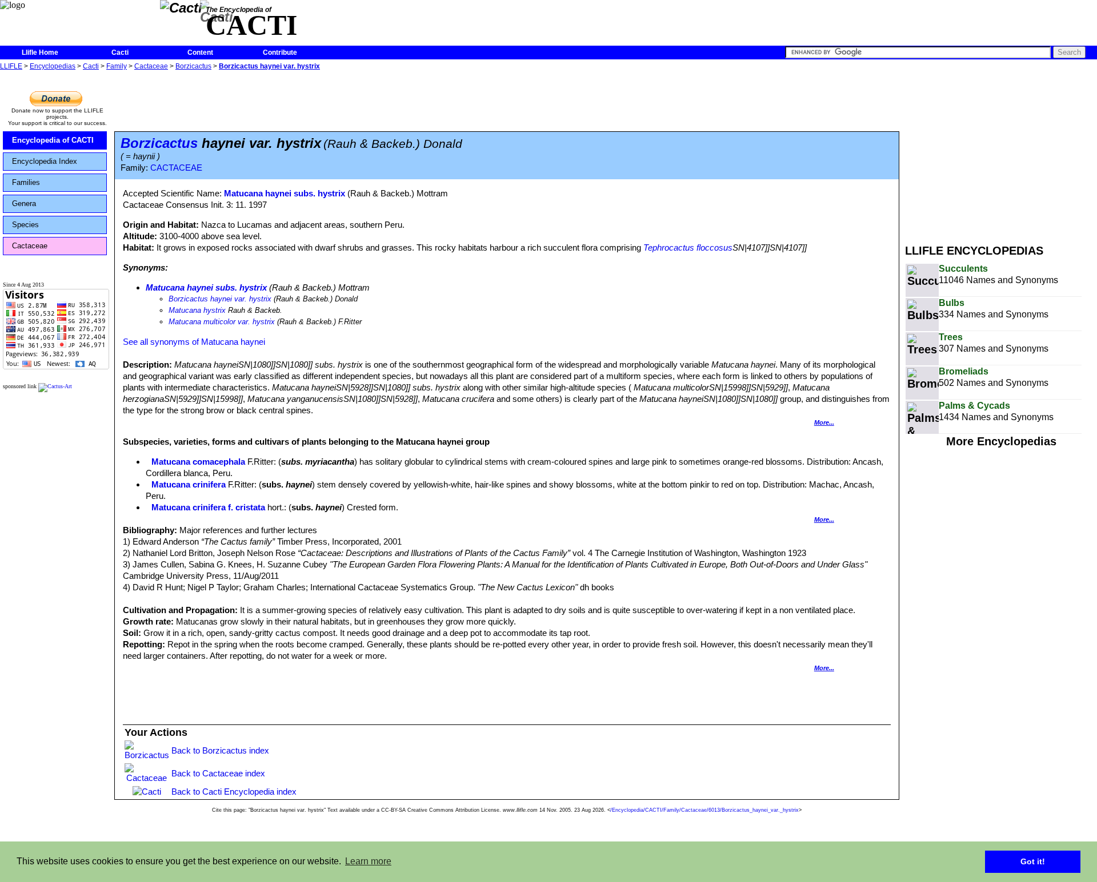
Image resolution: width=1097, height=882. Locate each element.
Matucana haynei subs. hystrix (284, 193)
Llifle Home (40, 53)
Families (26, 182)
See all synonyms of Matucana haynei (194, 342)
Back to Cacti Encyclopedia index (234, 791)
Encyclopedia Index (44, 161)
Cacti (120, 53)
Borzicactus (193, 66)
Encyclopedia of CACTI (53, 140)
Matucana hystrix (197, 310)
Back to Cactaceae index (218, 773)
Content (200, 53)
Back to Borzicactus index (220, 750)
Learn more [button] (368, 861)
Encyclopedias (52, 66)
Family (116, 66)
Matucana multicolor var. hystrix (222, 321)
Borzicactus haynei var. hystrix (269, 66)
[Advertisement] (1001, 153)
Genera (24, 203)
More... (824, 422)
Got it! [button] (1032, 861)
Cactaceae (151, 66)
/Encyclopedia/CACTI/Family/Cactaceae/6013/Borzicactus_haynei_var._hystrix (704, 810)
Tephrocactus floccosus (687, 247)
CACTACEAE (176, 167)
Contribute (280, 53)
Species (25, 224)
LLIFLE (11, 66)
